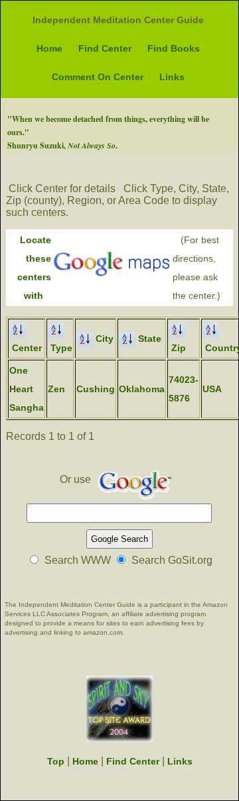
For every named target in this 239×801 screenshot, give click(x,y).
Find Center (104, 48)
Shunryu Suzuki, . (62, 145)
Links (172, 77)
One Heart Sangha (26, 389)
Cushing (95, 389)
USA (212, 389)
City (103, 338)
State (148, 338)
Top (55, 761)
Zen (56, 389)
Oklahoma (142, 389)
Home (49, 48)
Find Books (173, 48)
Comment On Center (97, 77)
